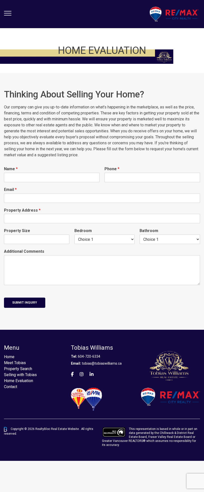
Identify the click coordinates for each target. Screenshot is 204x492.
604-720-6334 (89, 356)
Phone (111, 168)
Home (9, 356)
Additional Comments (24, 251)
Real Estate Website (65, 429)
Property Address (22, 210)
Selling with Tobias (20, 374)
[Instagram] (82, 374)
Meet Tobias (15, 362)
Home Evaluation (18, 380)
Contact (10, 386)
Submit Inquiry (24, 302)
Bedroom (83, 230)
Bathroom (149, 230)
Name (11, 168)
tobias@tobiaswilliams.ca (102, 363)
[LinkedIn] (92, 374)
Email (10, 189)
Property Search (18, 368)
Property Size (17, 230)
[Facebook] (72, 374)
